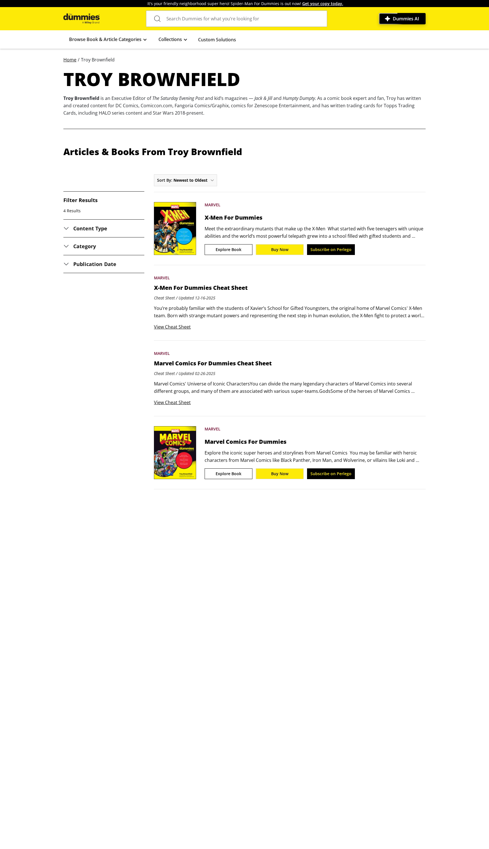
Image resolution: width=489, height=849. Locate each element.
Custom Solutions (217, 40)
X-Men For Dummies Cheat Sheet (201, 287)
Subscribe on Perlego (330, 249)
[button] (108, 39)
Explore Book (228, 249)
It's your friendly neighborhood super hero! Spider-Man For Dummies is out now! (245, 3)
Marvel (212, 204)
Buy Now (279, 249)
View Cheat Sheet (172, 327)
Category (84, 246)
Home (69, 60)
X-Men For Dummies (233, 217)
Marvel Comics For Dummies (245, 441)
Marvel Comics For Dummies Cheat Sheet (213, 363)
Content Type (90, 228)
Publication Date (94, 264)
